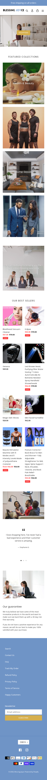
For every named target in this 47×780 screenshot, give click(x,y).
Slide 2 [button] (23, 560)
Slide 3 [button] (26, 560)
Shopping (23, 32)
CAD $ (23, 742)
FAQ (7, 662)
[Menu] (42, 10)
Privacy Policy (11, 681)
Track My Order (12, 668)
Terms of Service (12, 688)
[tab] (21, 560)
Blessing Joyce (19, 772)
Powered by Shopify (31, 772)
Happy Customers (12, 694)
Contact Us (9, 655)
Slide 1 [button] (21, 560)
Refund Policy (11, 675)
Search (8, 648)
